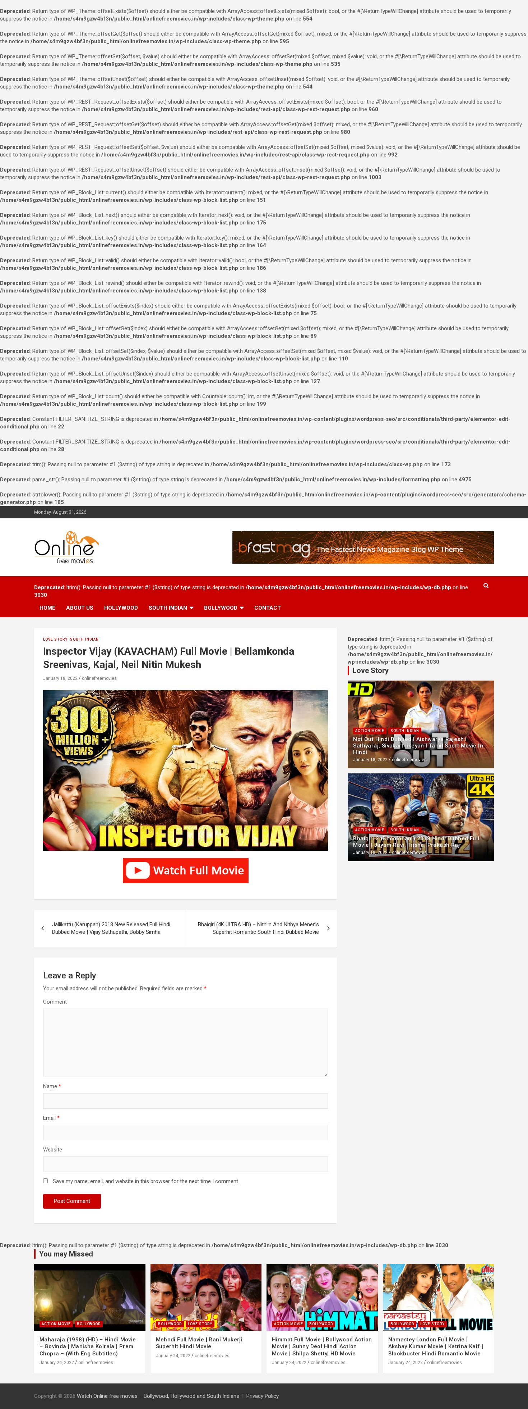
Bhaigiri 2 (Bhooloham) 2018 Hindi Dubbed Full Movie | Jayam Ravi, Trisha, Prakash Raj (416, 841)
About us (79, 608)
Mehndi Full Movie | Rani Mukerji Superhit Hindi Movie (199, 1343)
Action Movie (369, 731)
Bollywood (220, 608)
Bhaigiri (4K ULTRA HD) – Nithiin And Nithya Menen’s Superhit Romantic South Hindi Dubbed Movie (258, 928)
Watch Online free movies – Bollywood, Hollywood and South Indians (158, 1396)
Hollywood (121, 608)
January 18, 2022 (60, 678)
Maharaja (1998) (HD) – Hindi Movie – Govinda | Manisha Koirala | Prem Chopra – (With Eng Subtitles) (88, 1346)
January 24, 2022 (57, 1362)
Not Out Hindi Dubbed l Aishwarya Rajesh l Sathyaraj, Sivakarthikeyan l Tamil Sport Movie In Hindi (418, 745)
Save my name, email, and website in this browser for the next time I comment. (146, 1181)
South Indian (168, 608)
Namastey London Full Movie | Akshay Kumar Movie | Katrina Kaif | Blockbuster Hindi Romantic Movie (435, 1346)
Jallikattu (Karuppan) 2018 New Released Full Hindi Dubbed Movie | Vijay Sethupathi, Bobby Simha (111, 928)
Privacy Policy (262, 1396)
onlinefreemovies (99, 678)
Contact (267, 608)
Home (47, 608)
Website (52, 1149)
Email (51, 1118)
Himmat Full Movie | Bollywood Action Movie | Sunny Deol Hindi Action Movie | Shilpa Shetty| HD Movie (322, 1346)
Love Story (55, 639)
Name (52, 1086)
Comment (55, 1002)
